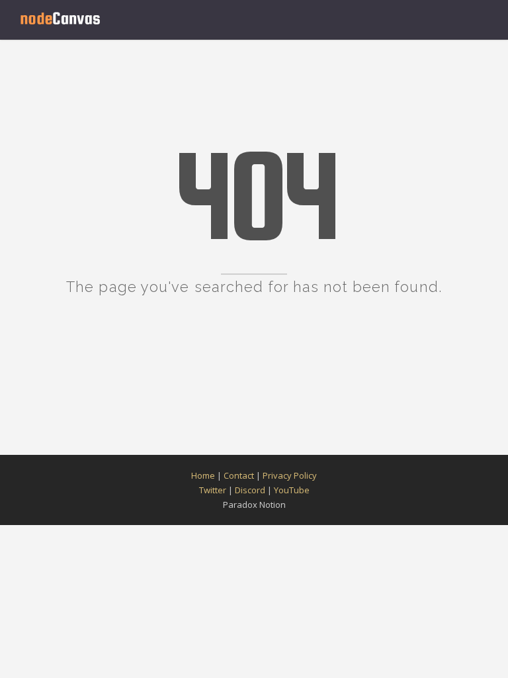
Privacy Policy (290, 475)
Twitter (212, 490)
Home (203, 475)
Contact (239, 475)
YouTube (292, 490)
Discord (250, 490)
